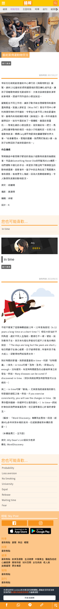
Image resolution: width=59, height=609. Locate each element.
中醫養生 (39, 559)
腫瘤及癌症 (50, 559)
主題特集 (27, 9)
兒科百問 (26, 562)
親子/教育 (6, 63)
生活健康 (29, 559)
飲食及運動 (17, 559)
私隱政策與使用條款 (19, 592)
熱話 (20, 542)
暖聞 (26, 542)
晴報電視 (15, 9)
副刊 (45, 9)
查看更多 (36, 248)
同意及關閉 (29, 597)
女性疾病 (37, 562)
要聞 (14, 542)
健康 (5, 9)
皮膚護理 (6, 565)
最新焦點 (6, 542)
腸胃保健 (16, 562)
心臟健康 (6, 562)
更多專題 (16, 565)
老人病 (46, 562)
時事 (37, 9)
